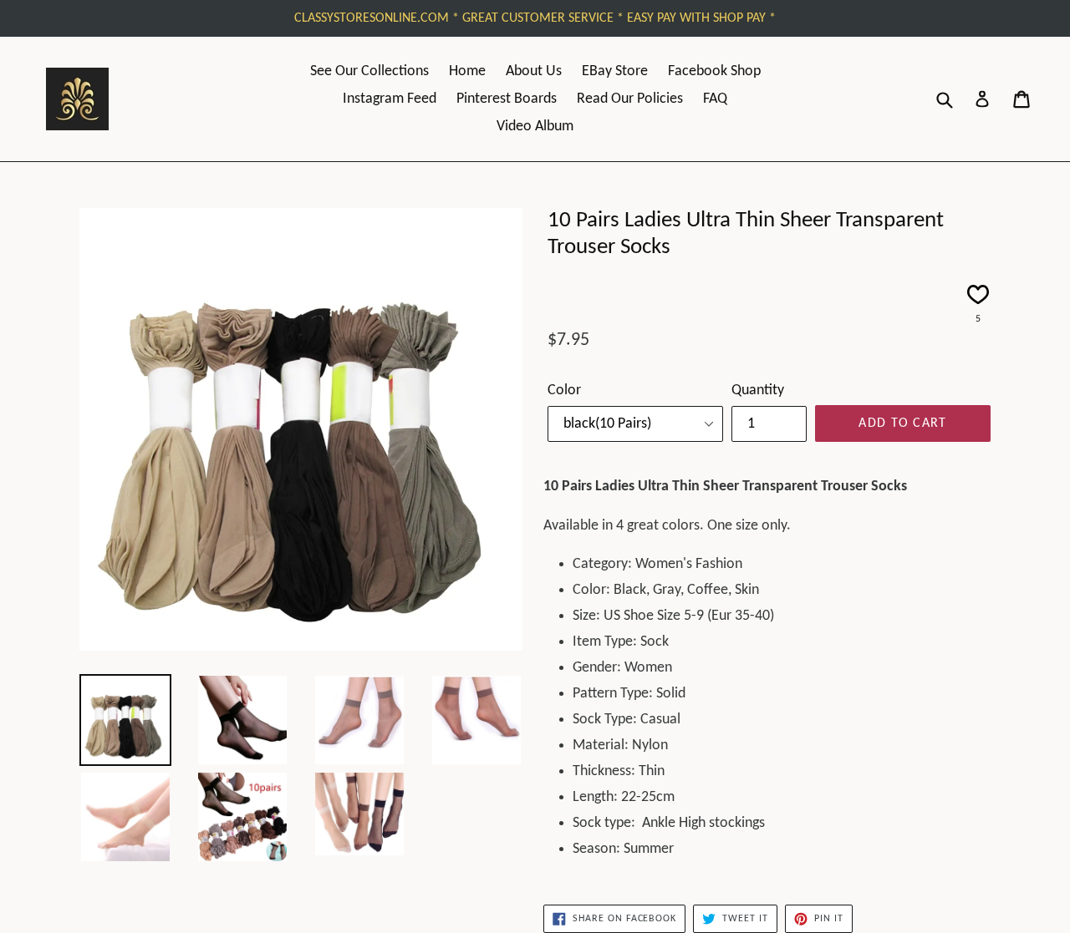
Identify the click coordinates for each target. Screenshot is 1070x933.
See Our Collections (369, 71)
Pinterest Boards (506, 99)
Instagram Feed (389, 99)
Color (564, 390)
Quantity (757, 390)
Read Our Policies (630, 99)
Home (467, 71)
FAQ (715, 99)
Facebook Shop (714, 71)
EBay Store (615, 71)
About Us (534, 71)
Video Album (535, 126)
